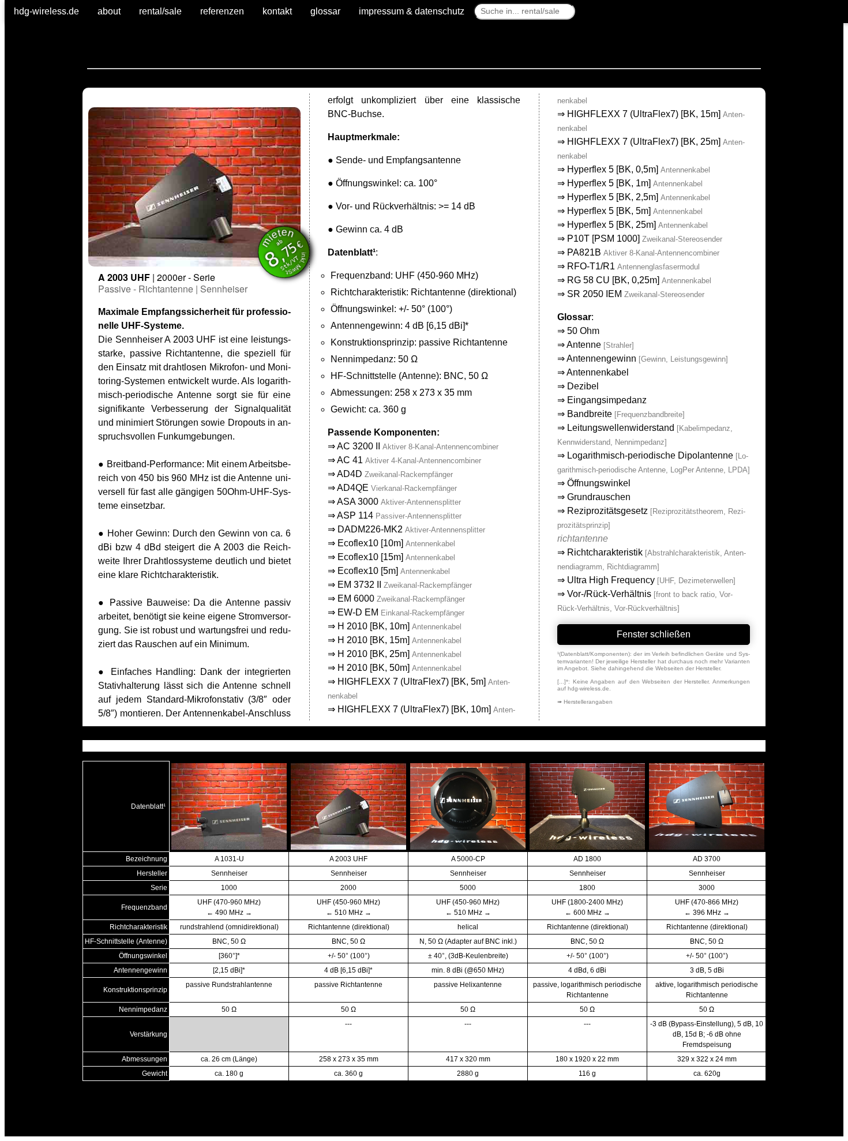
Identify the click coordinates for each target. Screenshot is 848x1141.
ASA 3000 (399, 501)
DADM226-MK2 (411, 529)
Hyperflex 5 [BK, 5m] (635, 211)
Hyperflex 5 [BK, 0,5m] (638, 169)
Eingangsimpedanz (607, 400)
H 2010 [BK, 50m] (399, 668)
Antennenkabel (597, 372)
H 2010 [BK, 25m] (399, 654)
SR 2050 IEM (635, 294)
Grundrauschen (599, 497)
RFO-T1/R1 (633, 266)
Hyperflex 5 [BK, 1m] (635, 183)
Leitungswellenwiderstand (620, 428)
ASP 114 (399, 515)
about (109, 11)
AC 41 (409, 460)
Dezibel (583, 386)
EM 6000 (401, 598)
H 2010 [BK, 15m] (399, 640)
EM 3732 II (404, 585)
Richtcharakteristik (605, 552)
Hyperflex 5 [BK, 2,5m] (638, 197)
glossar (325, 11)
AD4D (395, 474)
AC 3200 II (417, 446)
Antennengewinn (601, 358)
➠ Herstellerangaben (585, 702)
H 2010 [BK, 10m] (399, 626)
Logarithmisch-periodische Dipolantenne (650, 455)
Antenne (583, 345)
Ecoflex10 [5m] (393, 571)
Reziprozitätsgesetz (607, 511)
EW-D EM (400, 612)
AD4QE (397, 488)
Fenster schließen (654, 634)
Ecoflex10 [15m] (396, 557)
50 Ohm (583, 331)
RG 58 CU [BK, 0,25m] (639, 280)
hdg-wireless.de (46, 11)
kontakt (277, 11)
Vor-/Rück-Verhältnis (609, 594)
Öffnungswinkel (599, 483)
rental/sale (160, 11)
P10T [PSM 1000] (644, 238)
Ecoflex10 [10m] (396, 543)
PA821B (643, 252)
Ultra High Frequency (611, 580)
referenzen (222, 11)
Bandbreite (589, 414)
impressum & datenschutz (411, 11)
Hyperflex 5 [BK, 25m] (637, 225)
